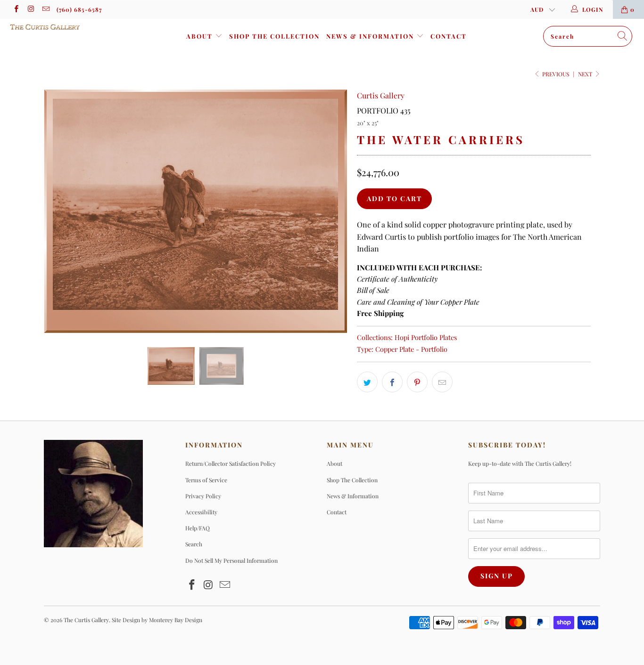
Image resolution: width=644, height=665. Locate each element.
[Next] (331, 211)
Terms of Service (206, 480)
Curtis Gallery (381, 95)
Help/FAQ (197, 528)
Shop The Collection (274, 36)
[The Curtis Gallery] (56, 27)
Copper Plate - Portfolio (411, 349)
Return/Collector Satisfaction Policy (230, 463)
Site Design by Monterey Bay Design (157, 620)
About (200, 36)
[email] (45, 9)
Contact (448, 36)
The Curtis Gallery (86, 620)
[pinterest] (417, 382)
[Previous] (60, 211)
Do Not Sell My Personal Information (231, 560)
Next (586, 74)
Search (193, 544)
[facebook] (16, 9)
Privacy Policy (203, 496)
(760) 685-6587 (79, 9)
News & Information (371, 36)
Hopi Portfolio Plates (426, 337)
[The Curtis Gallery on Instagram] (30, 9)
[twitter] (367, 382)
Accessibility (201, 512)
